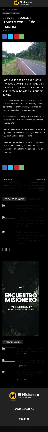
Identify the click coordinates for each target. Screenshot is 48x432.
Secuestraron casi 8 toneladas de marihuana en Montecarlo (12, 185)
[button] (4, 3)
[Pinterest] (16, 36)
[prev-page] (4, 249)
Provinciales (15, 13)
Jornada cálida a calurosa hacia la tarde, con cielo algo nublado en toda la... (30, 374)
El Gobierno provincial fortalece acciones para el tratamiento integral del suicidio (35, 187)
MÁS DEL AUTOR (33, 199)
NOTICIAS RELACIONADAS (14, 199)
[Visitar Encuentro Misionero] (24, 298)
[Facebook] (4, 36)
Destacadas (13, 9)
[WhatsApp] (21, 36)
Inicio (4, 9)
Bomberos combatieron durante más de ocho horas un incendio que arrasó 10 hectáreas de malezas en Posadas (30, 238)
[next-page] (7, 249)
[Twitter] (10, 36)
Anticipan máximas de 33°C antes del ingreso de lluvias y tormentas (29, 208)
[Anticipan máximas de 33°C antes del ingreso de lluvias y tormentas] (8, 208)
